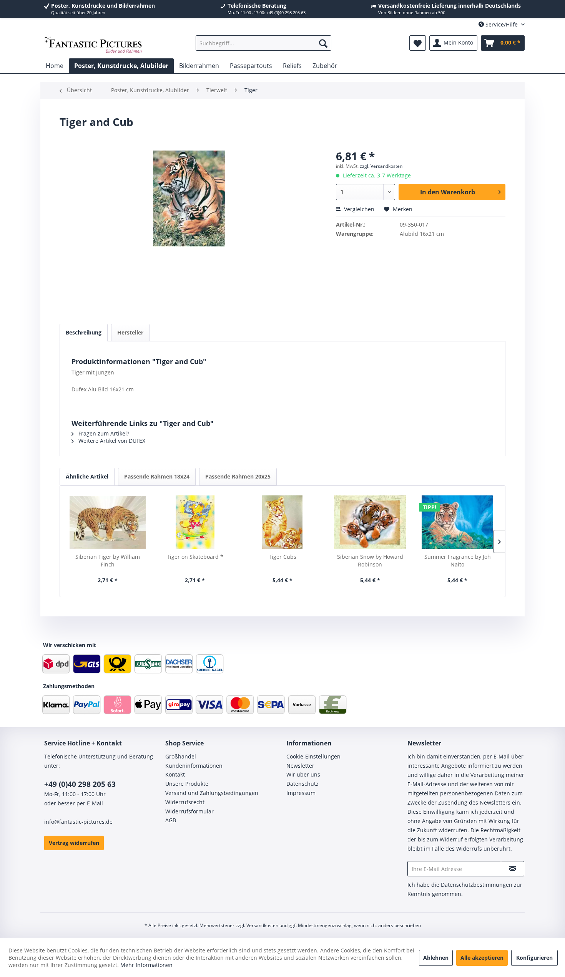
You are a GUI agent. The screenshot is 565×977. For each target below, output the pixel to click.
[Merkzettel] (417, 43)
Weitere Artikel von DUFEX (111, 440)
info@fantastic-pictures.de (78, 821)
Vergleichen (358, 209)
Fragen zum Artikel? (103, 433)
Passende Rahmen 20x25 (238, 476)
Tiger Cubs (282, 556)
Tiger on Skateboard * (195, 556)
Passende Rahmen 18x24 (156, 476)
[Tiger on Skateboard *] (195, 522)
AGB (170, 820)
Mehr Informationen (146, 965)
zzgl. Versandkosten (381, 166)
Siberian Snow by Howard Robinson (370, 560)
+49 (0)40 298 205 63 (80, 784)
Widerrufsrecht (184, 802)
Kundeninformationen (194, 765)
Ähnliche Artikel (87, 476)
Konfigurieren (534, 957)
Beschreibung (83, 332)
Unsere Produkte (186, 783)
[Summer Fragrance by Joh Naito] (457, 522)
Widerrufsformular (189, 811)
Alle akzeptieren (482, 957)
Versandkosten (262, 925)
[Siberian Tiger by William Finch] (108, 522)
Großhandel (180, 756)
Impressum (301, 793)
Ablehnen (436, 957)
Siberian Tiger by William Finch (107, 560)
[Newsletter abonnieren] (512, 868)
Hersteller (130, 332)
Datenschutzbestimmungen (476, 884)
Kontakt (175, 774)
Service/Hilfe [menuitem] (501, 24)
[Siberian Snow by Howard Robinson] (370, 522)
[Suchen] (323, 43)
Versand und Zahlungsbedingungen (211, 793)
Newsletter (300, 765)
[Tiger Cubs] (282, 522)
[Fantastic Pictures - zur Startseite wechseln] (93, 45)
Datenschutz (302, 783)
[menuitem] (263, 43)
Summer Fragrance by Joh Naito (457, 560)
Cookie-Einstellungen (313, 756)
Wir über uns (303, 774)
